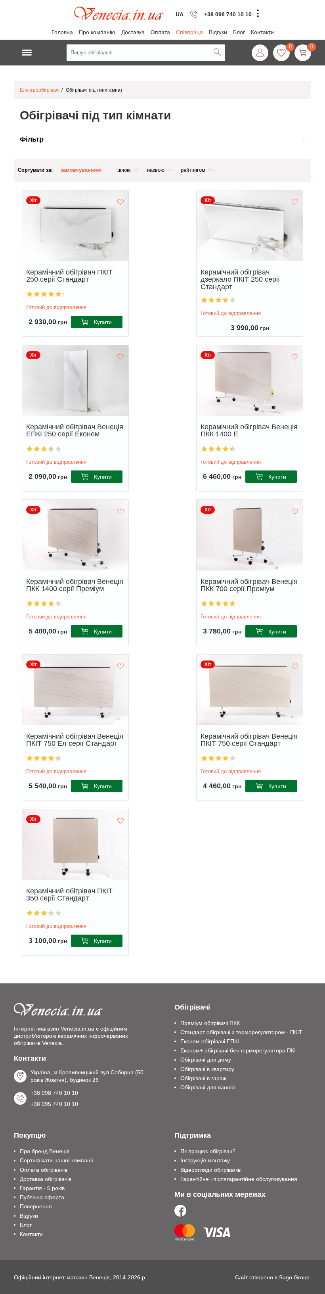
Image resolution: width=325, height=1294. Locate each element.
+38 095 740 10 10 (228, 20)
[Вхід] (260, 52)
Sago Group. (295, 1277)
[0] (281, 53)
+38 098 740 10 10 (228, 14)
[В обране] (120, 202)
